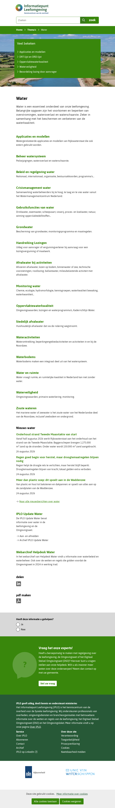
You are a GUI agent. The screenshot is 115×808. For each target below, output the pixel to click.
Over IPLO (35, 726)
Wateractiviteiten (28, 337)
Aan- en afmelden (29, 536)
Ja (22, 624)
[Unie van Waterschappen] (80, 772)
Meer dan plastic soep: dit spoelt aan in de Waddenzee (50, 480)
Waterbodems (25, 357)
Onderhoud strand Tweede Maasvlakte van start (46, 434)
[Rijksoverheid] (35, 772)
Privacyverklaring (70, 743)
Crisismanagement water (33, 187)
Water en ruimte (27, 372)
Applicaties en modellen (32, 51)
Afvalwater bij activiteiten (34, 262)
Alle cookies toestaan (45, 801)
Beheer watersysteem (31, 156)
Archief (20, 747)
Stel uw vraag (47, 683)
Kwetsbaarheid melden (73, 751)
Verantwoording (69, 735)
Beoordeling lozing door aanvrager (38, 71)
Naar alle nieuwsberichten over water (39, 501)
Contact (20, 743)
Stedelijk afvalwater (30, 321)
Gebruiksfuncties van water (35, 207)
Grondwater (24, 227)
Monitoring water (28, 286)
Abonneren (22, 739)
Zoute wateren (26, 408)
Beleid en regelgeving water (35, 172)
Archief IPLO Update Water (34, 540)
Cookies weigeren (71, 801)
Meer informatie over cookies (72, 793)
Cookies (65, 747)
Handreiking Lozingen (31, 243)
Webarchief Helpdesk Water (35, 552)
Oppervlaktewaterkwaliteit (33, 61)
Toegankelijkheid (70, 739)
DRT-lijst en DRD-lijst (30, 56)
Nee (23, 629)
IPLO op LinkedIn (26, 751)
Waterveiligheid (27, 66)
